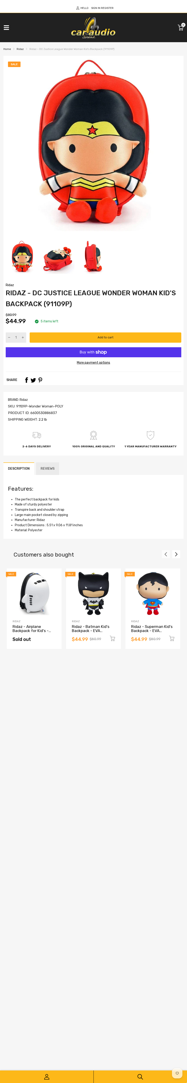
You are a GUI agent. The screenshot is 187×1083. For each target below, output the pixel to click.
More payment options (93, 363)
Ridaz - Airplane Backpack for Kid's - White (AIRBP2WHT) (31, 630)
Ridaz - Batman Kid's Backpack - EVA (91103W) (90, 630)
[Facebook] (26, 380)
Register (107, 8)
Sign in (95, 8)
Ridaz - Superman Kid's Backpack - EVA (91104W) (152, 630)
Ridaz (10, 285)
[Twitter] (33, 380)
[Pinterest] (40, 380)
